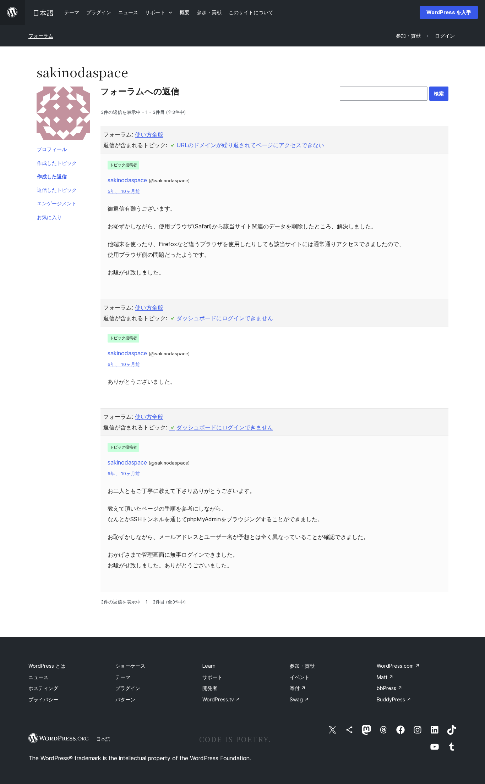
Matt (385, 677)
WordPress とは (46, 666)
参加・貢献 (302, 666)
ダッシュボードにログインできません (224, 318)
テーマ (122, 677)
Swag (299, 699)
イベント (300, 677)
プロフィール (52, 149)
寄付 (298, 688)
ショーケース (130, 666)
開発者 (209, 688)
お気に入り (49, 217)
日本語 (103, 739)
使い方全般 (149, 134)
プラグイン (127, 688)
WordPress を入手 (448, 12)
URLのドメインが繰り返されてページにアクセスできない (250, 145)
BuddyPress (394, 699)
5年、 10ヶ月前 (124, 191)
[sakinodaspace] (63, 115)
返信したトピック (57, 190)
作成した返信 (52, 176)
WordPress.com (398, 666)
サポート (212, 677)
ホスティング (43, 688)
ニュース (38, 677)
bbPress (389, 688)
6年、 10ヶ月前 (124, 364)
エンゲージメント (57, 203)
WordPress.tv (221, 699)
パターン (125, 699)
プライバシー (43, 699)
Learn (209, 666)
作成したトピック (57, 163)
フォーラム (40, 36)
